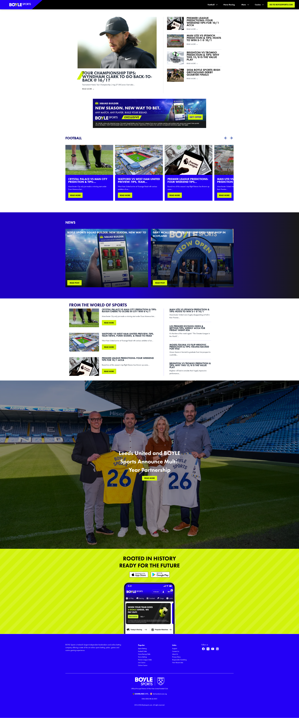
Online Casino (142, 665)
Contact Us (175, 651)
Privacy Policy (176, 657)
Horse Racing (229, 5)
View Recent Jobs (177, 663)
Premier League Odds (145, 660)
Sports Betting (142, 649)
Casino (258, 5)
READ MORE (75, 195)
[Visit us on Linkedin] (217, 649)
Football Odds (142, 651)
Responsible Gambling (179, 660)
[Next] (231, 138)
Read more (109, 323)
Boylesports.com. (147, 705)
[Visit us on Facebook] (203, 649)
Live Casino (141, 663)
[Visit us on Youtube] (213, 649)
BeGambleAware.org (160, 694)
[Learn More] (138, 574)
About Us (175, 654)
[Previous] (225, 138)
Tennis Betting (142, 657)
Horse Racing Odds (144, 654)
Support (174, 649)
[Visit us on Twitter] (208, 649)
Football (211, 5)
